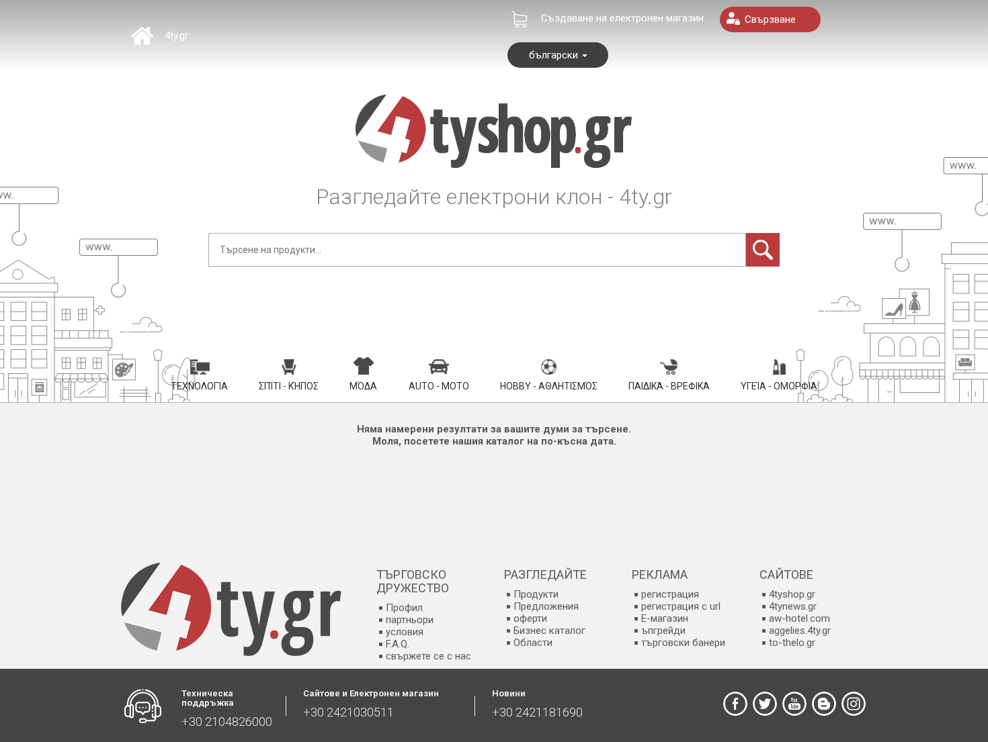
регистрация (670, 594)
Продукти (536, 594)
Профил (404, 608)
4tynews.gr (793, 606)
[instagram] (853, 704)
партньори (410, 620)
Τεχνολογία (199, 386)
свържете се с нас (428, 656)
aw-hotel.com (799, 618)
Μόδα (363, 386)
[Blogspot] (824, 704)
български (555, 55)
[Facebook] (735, 704)
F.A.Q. (397, 644)
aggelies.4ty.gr (800, 630)
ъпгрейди (663, 630)
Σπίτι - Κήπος (289, 386)
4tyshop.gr (792, 594)
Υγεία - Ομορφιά (779, 386)
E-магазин (664, 618)
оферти (530, 618)
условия (404, 632)
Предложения (546, 606)
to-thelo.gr (792, 643)
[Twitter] (765, 704)
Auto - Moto (439, 386)
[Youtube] (794, 704)
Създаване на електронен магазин (622, 18)
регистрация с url (681, 606)
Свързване (770, 19)
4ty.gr (176, 36)
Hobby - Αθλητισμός (549, 386)
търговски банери (683, 643)
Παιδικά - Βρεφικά (669, 386)
